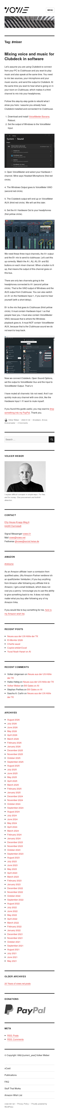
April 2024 (12, 826)
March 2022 (13, 922)
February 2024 (14, 834)
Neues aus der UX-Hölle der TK (22, 636)
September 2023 (15, 853)
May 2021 (12, 961)
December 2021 (15, 934)
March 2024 (13, 830)
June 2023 (12, 865)
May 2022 (12, 915)
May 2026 (12, 731)
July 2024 (12, 815)
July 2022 (12, 907)
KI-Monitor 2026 (15, 640)
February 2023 (14, 880)
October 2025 (13, 758)
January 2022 (14, 930)
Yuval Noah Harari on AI (19, 651)
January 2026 (14, 746)
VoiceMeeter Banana (39, 116)
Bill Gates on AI (31, 685)
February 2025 (14, 788)
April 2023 (12, 872)
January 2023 (14, 884)
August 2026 (13, 719)
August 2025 (13, 765)
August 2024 (13, 811)
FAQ (7, 1081)
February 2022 (14, 926)
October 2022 (13, 895)
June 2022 (12, 911)
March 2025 (13, 784)
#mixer (44, 420)
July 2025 (12, 769)
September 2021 (15, 945)
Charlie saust (13, 643)
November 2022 (15, 892)
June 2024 (12, 819)
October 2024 (13, 803)
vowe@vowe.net (17, 537)
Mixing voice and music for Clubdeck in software (29, 56)
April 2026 (12, 735)
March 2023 (13, 876)
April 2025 (12, 781)
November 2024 (15, 800)
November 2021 (15, 938)
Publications (11, 1075)
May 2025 (12, 777)
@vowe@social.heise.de (27, 541)
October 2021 (13, 941)
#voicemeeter (10, 423)
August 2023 (13, 857)
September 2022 (15, 899)
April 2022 (12, 918)
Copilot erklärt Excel (17, 647)
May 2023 (12, 869)
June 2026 (12, 727)
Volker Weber (13, 420)
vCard (7, 1068)
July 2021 (12, 953)
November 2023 (15, 846)
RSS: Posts (13, 1035)
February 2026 (14, 742)
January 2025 (14, 792)
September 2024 (15, 807)
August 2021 (13, 949)
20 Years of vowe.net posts (18, 983)
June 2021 (12, 957)
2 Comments (23, 423)
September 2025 (15, 761)
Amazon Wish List (13, 1095)
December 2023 (15, 842)
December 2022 (15, 888)
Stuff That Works (13, 1088)
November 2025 (15, 754)
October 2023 (13, 849)
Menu (50, 10)
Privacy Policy (23, 1103)
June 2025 (12, 773)
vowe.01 (27, 533)
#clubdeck (37, 420)
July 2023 (12, 861)
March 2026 (13, 738)
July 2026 (12, 723)
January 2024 (14, 838)
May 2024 (12, 823)
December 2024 (15, 796)
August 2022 (13, 903)
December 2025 (15, 750)
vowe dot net (10, 1103)
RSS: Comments (15, 1039)
